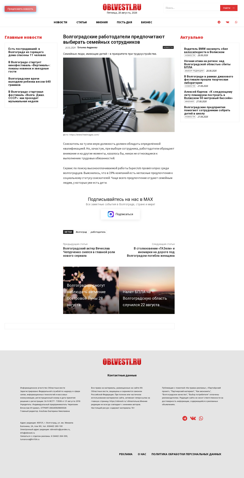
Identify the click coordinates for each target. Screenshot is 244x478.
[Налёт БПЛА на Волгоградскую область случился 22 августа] (147, 290)
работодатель (98, 231)
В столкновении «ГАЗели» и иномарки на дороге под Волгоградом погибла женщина (151, 252)
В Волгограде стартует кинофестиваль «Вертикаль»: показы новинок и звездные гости (29, 66)
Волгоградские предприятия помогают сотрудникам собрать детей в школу (207, 110)
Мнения (189, 101)
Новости (168, 47)
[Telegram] (219, 22)
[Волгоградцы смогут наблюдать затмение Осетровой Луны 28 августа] (91, 290)
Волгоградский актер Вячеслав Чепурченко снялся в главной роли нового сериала (89, 252)
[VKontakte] (227, 22)
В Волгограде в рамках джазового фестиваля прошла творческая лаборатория (208, 79)
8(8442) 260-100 (55, 426)
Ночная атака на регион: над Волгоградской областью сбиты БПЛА (207, 64)
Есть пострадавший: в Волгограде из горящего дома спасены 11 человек (27, 52)
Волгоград (81, 231)
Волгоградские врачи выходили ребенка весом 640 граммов (29, 82)
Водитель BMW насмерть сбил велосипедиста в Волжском (206, 50)
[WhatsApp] (236, 22)
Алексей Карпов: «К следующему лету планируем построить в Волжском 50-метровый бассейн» (208, 95)
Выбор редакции (194, 70)
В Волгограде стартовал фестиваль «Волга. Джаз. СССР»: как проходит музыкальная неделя (26, 96)
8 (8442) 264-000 (59, 436)
